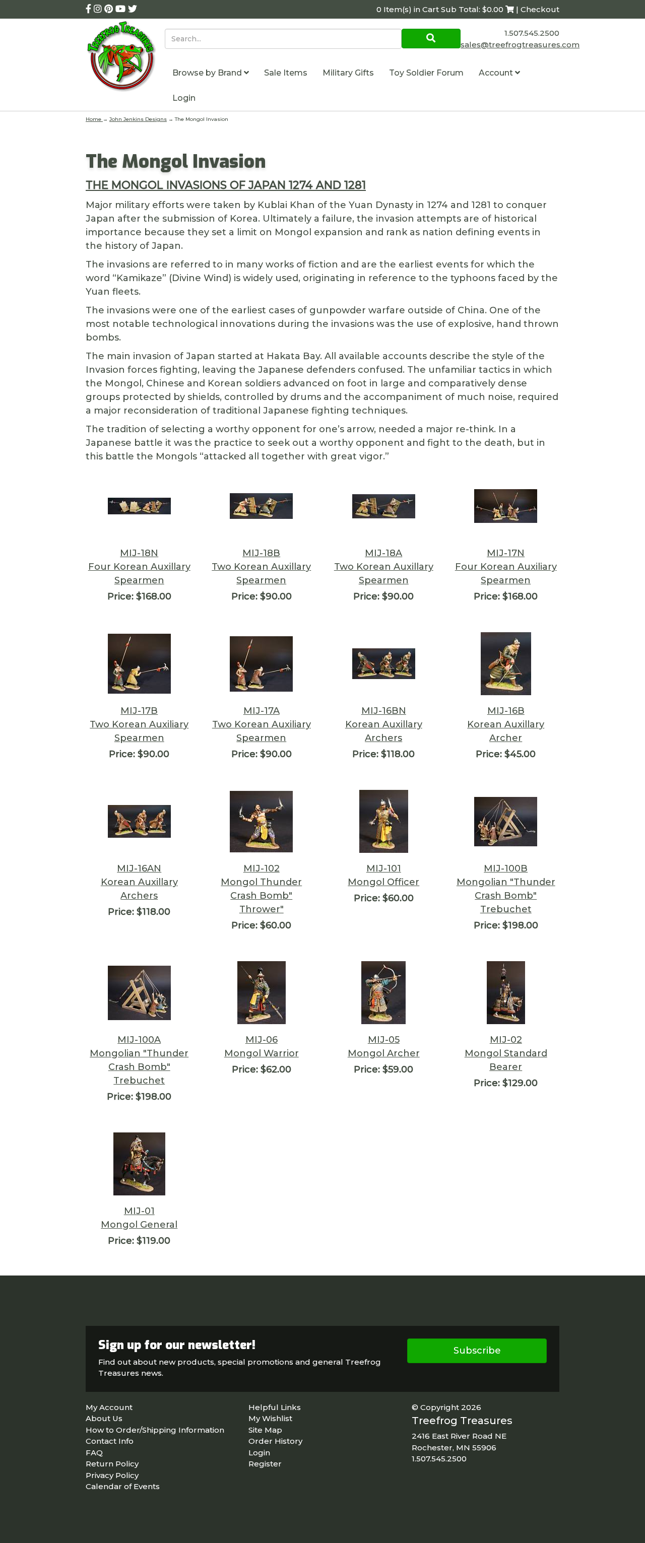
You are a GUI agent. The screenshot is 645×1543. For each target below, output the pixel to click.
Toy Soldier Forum (426, 73)
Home (94, 119)
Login (184, 98)
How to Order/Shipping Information (155, 1430)
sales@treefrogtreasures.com (520, 44)
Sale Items (285, 73)
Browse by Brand (208, 73)
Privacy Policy (112, 1475)
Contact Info (110, 1441)
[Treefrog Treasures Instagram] (99, 9)
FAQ (94, 1452)
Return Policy (112, 1463)
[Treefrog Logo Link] (125, 58)
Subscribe (477, 1350)
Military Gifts (348, 73)
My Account (109, 1407)
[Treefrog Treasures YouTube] (121, 9)
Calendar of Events (123, 1486)
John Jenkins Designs (138, 119)
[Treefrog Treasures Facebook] (90, 9)
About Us (104, 1418)
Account (497, 73)
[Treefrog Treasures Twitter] (132, 9)
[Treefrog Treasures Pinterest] (109, 9)
